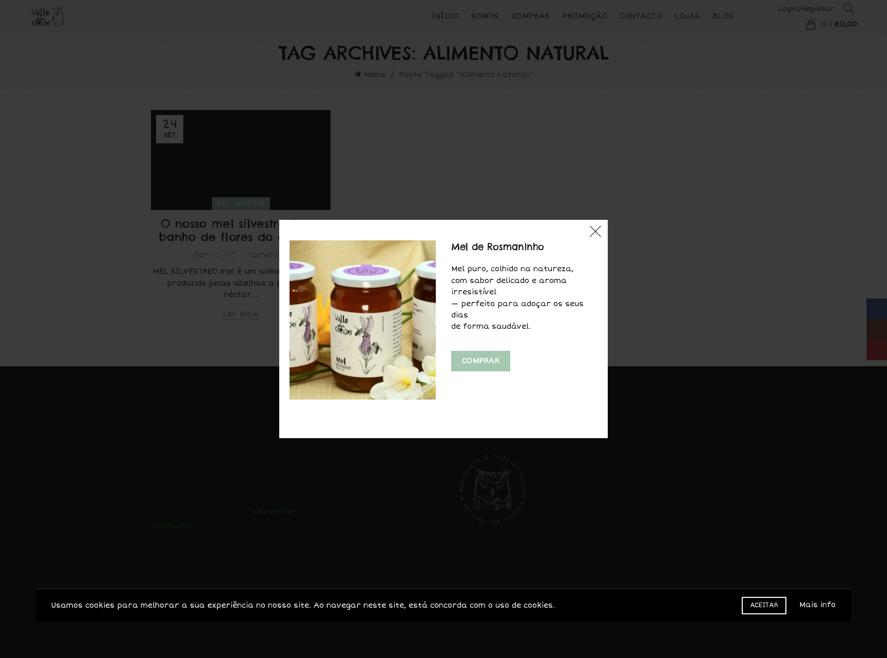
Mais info (817, 604)
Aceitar (764, 605)
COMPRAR (480, 360)
